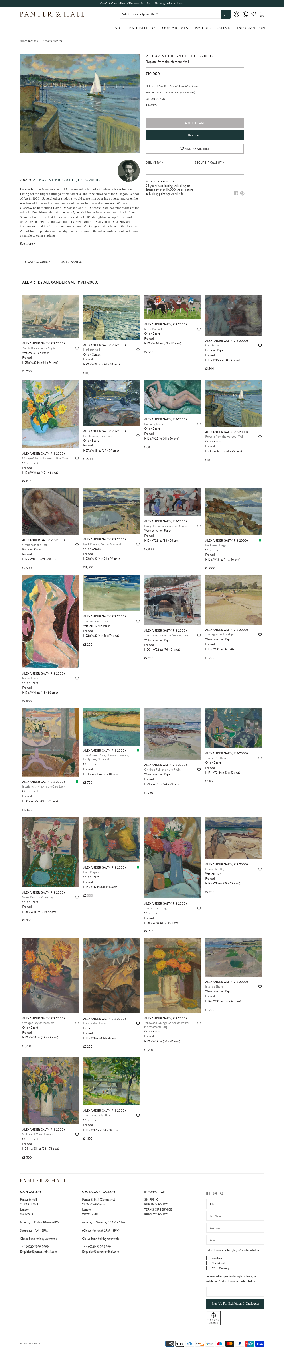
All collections (29, 40)
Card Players (91, 872)
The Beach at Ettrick (95, 621)
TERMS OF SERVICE (158, 1209)
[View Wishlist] (253, 15)
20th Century (220, 1268)
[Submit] (226, 14)
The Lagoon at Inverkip (219, 634)
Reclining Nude (153, 424)
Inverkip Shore (214, 986)
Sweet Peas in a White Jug (37, 897)
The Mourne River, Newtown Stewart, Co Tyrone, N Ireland (106, 757)
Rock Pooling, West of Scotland (102, 544)
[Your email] (235, 1240)
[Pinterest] (242, 193)
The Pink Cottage (215, 758)
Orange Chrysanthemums (38, 1022)
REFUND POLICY (156, 1204)
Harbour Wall (91, 349)
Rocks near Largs (215, 545)
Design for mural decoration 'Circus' (165, 526)
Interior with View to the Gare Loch (43, 786)
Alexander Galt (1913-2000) (66, 180)
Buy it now (194, 135)
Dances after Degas (94, 1023)
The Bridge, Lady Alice (96, 1115)
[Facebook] (236, 193)
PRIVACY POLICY (156, 1214)
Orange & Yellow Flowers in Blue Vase (45, 458)
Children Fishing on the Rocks (162, 769)
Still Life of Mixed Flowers (37, 1134)
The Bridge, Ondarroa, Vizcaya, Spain (166, 635)
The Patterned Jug (155, 908)
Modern (217, 1258)
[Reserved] (260, 540)
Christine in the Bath (35, 544)
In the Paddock (153, 329)
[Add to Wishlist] (77, 348)
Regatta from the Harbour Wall (224, 436)
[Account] (236, 17)
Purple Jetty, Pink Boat (97, 436)
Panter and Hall (34, 1343)
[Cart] (261, 14)
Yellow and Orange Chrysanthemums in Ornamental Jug (166, 1024)
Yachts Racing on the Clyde (38, 348)
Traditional (218, 1263)
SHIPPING (151, 1199)
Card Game (212, 345)
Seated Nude (30, 678)
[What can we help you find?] (175, 14)
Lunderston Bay (215, 869)
